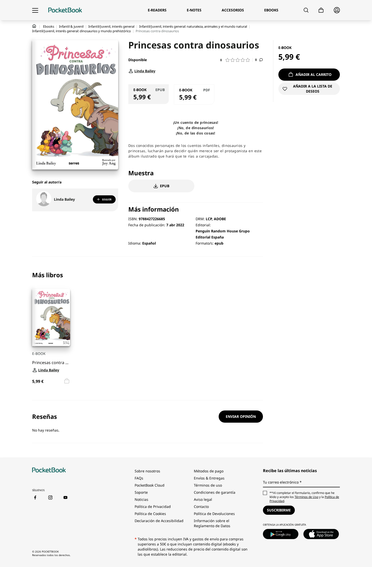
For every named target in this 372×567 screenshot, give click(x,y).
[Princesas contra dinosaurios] (51, 317)
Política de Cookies (150, 513)
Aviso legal (203, 499)
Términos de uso (208, 485)
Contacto (201, 506)
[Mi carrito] (321, 10)
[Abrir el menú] (35, 10)
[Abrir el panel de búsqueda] (306, 10)
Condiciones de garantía (214, 492)
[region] (147, 328)
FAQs (139, 478)
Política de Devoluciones (214, 513)
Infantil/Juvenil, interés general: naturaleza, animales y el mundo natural (193, 26)
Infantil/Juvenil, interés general (111, 26)
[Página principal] (65, 10)
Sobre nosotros (147, 471)
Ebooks (48, 26)
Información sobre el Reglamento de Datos (212, 523)
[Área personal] (337, 10)
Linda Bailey (64, 199)
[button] (236, 60)
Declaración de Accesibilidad (159, 520)
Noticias (141, 499)
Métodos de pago (208, 471)
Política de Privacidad (153, 506)
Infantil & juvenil (71, 26)
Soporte (141, 492)
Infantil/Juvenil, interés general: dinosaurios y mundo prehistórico (81, 31)
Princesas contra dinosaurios (51, 362)
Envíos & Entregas (209, 478)
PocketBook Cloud (149, 485)
